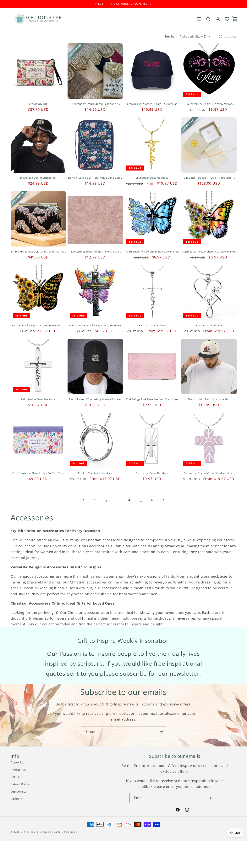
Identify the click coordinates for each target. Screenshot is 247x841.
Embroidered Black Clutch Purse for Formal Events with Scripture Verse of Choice (38, 251)
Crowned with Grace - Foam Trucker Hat (152, 104)
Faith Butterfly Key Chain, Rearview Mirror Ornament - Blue (152, 251)
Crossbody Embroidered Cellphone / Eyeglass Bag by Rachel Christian (95, 104)
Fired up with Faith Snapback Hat (209, 399)
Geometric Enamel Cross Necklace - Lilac (209, 473)
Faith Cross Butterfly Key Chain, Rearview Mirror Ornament (95, 325)
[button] (199, 19)
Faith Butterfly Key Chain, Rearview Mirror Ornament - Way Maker (38, 325)
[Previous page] (83, 500)
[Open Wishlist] (227, 19)
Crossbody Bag (38, 104)
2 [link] (106, 500)
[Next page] (163, 500)
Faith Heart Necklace (209, 325)
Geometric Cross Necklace (152, 473)
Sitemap (16, 799)
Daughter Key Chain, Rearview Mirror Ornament (209, 104)
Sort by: (170, 36)
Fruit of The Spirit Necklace (95, 473)
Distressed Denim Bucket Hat (38, 177)
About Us (17, 762)
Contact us (18, 770)
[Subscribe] (161, 732)
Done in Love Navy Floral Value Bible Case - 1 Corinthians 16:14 (95, 177)
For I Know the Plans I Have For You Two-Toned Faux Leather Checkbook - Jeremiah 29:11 (38, 473)
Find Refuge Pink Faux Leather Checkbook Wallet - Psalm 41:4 (152, 399)
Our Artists (18, 792)
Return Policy (20, 784)
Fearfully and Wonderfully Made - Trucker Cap (95, 399)
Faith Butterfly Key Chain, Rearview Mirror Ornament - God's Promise (208, 251)
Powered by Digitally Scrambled (58, 831)
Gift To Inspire (29, 831)
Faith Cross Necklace (152, 325)
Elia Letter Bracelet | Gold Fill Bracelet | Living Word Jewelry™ (208, 177)
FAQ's (15, 777)
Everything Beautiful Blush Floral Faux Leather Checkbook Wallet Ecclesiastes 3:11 (95, 251)
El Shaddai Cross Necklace (152, 177)
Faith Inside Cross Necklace (38, 399)
